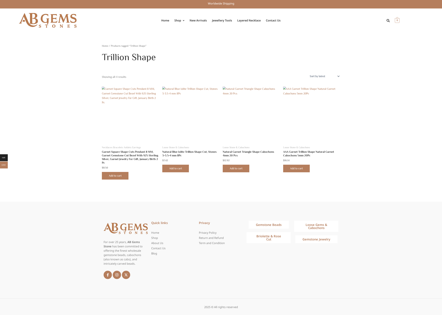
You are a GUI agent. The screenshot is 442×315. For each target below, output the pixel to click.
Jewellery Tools (222, 20)
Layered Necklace (249, 20)
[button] (179, 20)
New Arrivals (198, 20)
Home (165, 20)
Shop (177, 20)
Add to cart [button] (115, 175)
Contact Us (273, 20)
